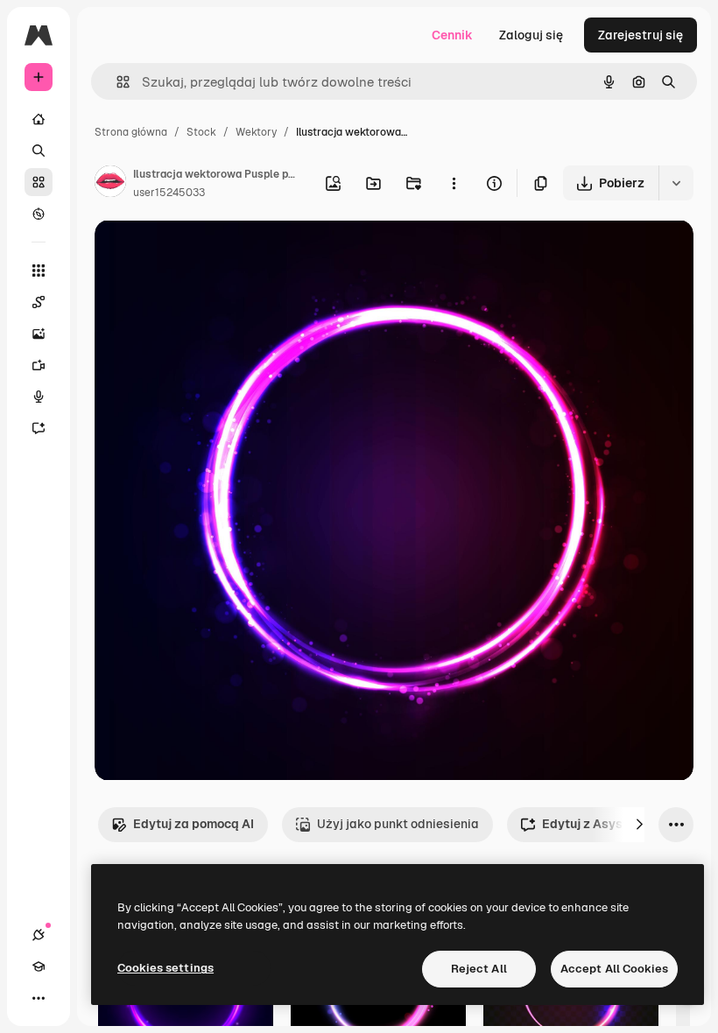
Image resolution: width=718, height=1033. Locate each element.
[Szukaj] (39, 151)
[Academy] (39, 966)
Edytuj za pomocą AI (193, 824)
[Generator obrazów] (39, 334)
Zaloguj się (531, 35)
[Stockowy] (39, 182)
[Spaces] (39, 302)
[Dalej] (639, 824)
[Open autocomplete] (116, 81)
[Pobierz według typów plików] (675, 182)
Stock (201, 132)
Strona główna (131, 132)
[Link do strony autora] (110, 183)
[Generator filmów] (39, 365)
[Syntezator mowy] (39, 397)
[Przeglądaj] (39, 214)
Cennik (452, 35)
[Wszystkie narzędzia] (39, 270)
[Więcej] (39, 998)
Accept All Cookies (614, 968)
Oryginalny (215, 253)
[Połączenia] (39, 935)
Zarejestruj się (640, 35)
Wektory (256, 132)
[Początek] (39, 119)
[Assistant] (39, 428)
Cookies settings (165, 967)
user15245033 (169, 193)
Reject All (479, 968)
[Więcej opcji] (453, 182)
